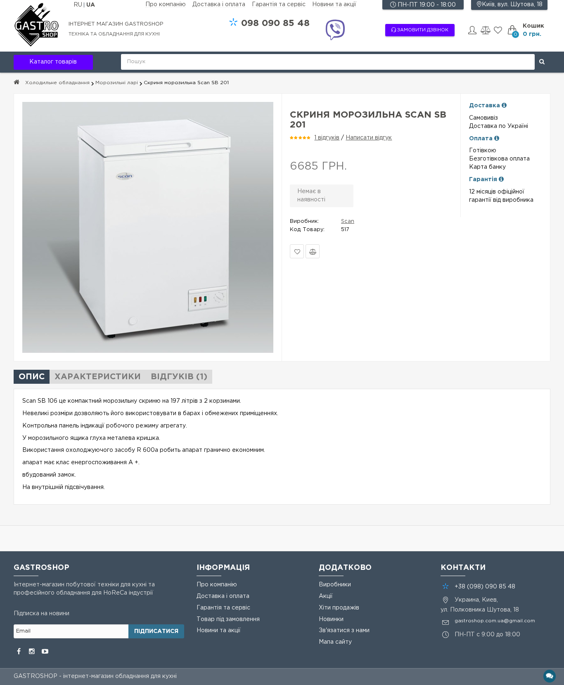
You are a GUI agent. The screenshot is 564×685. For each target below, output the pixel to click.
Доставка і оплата (218, 4)
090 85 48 (275, 23)
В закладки (297, 251)
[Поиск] (542, 62)
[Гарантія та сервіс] (501, 179)
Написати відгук (369, 137)
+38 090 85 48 (485, 586)
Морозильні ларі (116, 82)
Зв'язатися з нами (344, 630)
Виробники (335, 584)
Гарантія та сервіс (279, 4)
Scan (347, 221)
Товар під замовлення (228, 619)
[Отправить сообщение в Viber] (335, 31)
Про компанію (165, 4)
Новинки (331, 619)
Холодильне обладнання (57, 82)
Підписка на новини (41, 613)
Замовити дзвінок (422, 30)
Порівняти (313, 251)
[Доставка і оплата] (504, 105)
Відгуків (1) (179, 376)
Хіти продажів (339, 607)
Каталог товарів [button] (53, 61)
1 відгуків (326, 137)
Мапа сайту (335, 642)
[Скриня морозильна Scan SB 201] (147, 227)
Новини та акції (334, 4)
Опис (32, 376)
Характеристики (98, 376)
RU (78, 4)
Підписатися (156, 631)
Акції (326, 596)
